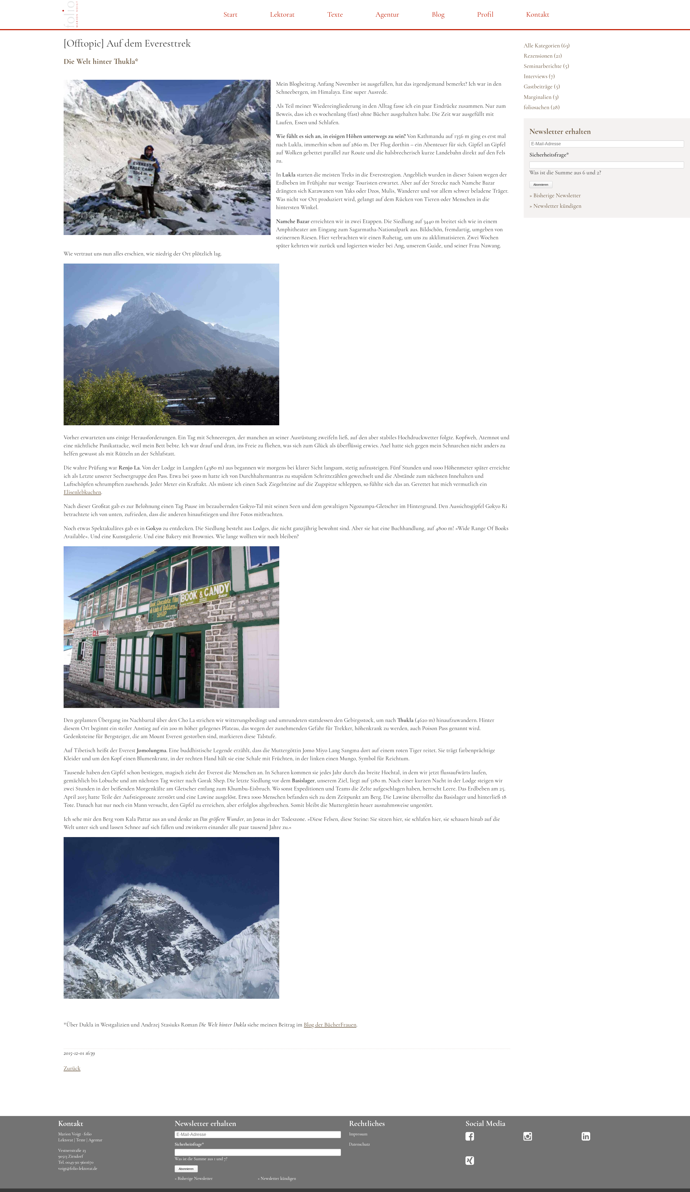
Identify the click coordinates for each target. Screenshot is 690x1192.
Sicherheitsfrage (549, 154)
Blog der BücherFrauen (330, 1024)
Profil (485, 14)
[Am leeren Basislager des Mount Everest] (167, 233)
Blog (438, 14)
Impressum (358, 1134)
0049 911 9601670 (79, 1162)
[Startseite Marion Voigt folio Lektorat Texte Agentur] (70, 15)
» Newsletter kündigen (555, 205)
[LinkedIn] (586, 1140)
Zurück (72, 1068)
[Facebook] (469, 1140)
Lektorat (282, 14)
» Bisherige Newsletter (555, 195)
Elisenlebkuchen (82, 492)
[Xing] (469, 1164)
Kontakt (537, 14)
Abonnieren (540, 184)
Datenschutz (359, 1144)
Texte (335, 14)
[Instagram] (527, 1140)
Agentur (387, 14)
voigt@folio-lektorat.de (77, 1168)
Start (230, 14)
